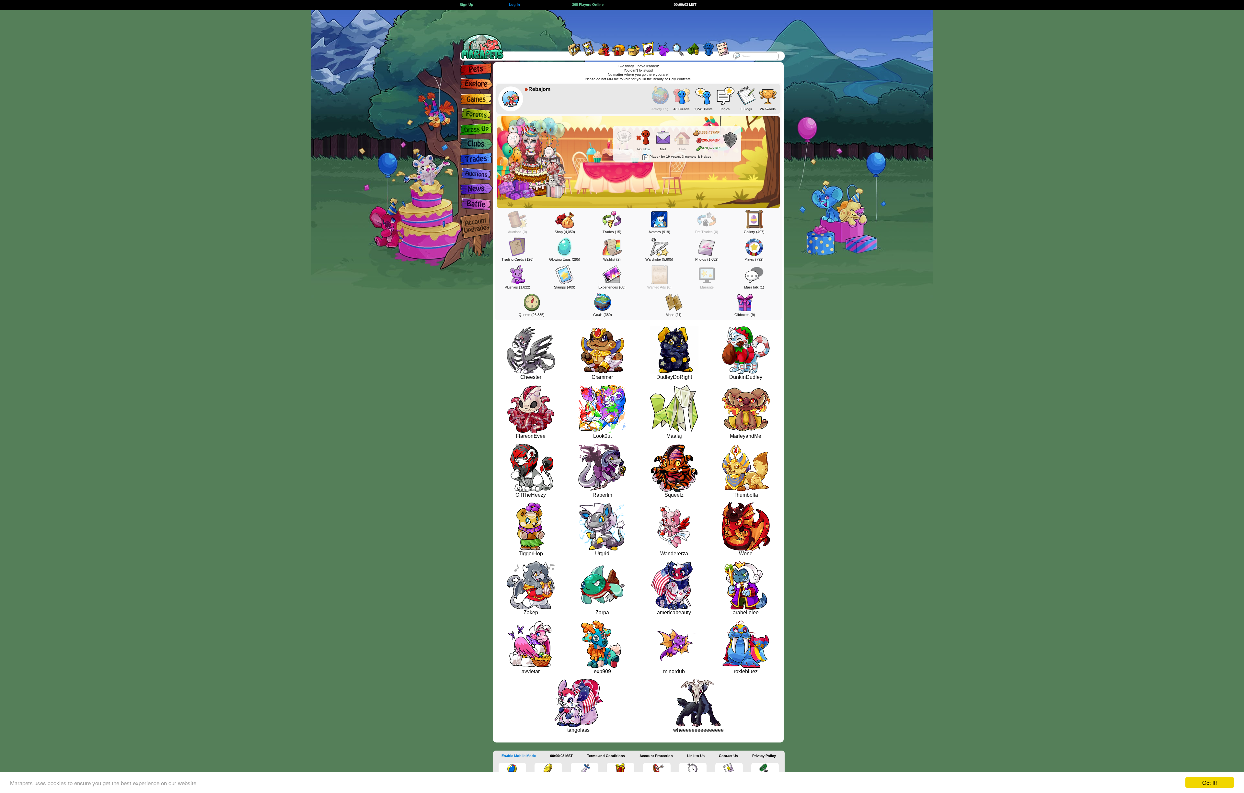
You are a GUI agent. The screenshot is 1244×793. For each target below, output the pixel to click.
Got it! (1209, 782)
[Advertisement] (616, 24)
